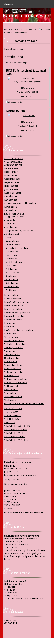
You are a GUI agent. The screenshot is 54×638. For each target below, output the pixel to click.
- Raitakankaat (11, 276)
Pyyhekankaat (10, 326)
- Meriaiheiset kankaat (14, 262)
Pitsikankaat (10, 323)
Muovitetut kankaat (13, 309)
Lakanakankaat (11, 295)
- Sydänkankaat (11, 283)
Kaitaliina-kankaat (12, 192)
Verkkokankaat (11, 386)
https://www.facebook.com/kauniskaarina (23, 512)
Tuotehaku (45, 29)
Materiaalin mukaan (13, 305)
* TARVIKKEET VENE (13, 433)
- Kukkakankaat (11, 251)
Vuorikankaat (10, 393)
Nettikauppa (8, 4)
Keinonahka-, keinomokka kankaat (20, 203)
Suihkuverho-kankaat (14, 340)
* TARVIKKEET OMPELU (15, 429)
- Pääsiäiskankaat (13, 272)
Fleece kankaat (11, 171)
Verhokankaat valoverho (15, 382)
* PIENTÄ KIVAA (12, 419)
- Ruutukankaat (11, 279)
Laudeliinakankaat (12, 298)
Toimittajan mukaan (13, 347)
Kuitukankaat (10, 210)
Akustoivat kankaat (13, 164)
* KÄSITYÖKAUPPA (13, 408)
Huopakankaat (11, 185)
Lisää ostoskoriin (15, 102)
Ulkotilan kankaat (12, 358)
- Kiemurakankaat (12, 241)
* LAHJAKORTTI (11, 412)
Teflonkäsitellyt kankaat (15, 344)
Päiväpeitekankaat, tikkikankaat (18, 330)
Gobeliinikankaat (12, 178)
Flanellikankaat (11, 168)
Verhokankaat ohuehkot (15, 379)
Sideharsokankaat (12, 337)
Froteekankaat (11, 175)
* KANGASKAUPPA (20, 29)
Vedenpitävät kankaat (14, 372)
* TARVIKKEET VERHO (14, 436)
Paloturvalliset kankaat (14, 316)
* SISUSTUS (9, 422)
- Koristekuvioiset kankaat (16, 248)
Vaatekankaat (10, 361)
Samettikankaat (11, 333)
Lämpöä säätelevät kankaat (17, 302)
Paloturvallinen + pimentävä (17, 312)
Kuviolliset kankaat (14, 213)
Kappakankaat (11, 196)
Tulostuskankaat (12, 354)
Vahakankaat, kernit (13, 365)
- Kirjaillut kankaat (12, 244)
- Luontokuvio (10, 258)
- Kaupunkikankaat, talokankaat (19, 230)
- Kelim (7, 237)
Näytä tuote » (27, 88)
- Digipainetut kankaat (14, 216)
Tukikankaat (10, 351)
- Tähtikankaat (11, 290)
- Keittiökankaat (11, 234)
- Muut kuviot (10, 265)
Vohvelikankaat (11, 389)
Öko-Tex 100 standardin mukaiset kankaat (24, 403)
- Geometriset (10, 223)
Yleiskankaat (10, 400)
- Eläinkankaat (10, 220)
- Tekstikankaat (11, 286)
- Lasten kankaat (12, 255)
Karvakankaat (10, 199)
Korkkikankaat (10, 206)
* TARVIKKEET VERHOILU (16, 440)
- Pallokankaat (11, 269)
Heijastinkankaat (12, 182)
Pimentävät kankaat (13, 319)
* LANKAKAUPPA (12, 415)
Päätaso (7, 29)
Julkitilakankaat (11, 189)
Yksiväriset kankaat (13, 396)
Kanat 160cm (15, 111)
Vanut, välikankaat (12, 368)
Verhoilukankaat (11, 375)
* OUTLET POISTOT (13, 158)
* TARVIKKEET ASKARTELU (17, 426)
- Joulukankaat (11, 227)
